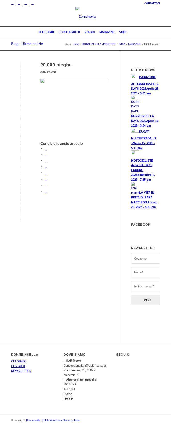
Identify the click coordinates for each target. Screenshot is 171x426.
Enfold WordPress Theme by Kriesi (61, 420)
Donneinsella (33, 420)
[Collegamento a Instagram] (25, 3)
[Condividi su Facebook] (46, 148)
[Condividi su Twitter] (46, 154)
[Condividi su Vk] (46, 179)
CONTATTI (18, 366)
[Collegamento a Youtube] (32, 3)
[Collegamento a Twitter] (12, 3)
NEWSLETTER (21, 371)
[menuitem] (151, 3)
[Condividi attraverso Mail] (46, 191)
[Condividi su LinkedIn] (46, 166)
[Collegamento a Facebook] (19, 3)
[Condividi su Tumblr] (46, 172)
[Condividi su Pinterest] (46, 160)
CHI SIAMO (18, 361)
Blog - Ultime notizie (27, 44)
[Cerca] (132, 32)
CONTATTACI (152, 3)
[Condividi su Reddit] (46, 185)
